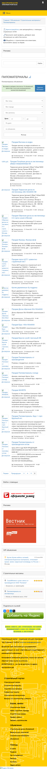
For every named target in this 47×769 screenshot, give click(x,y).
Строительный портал (12, 682)
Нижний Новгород (18, 368)
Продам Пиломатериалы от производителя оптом (23, 443)
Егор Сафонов (30, 438)
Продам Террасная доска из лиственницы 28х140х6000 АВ (24, 190)
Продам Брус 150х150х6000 (23, 324)
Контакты (13, 761)
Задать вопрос (15, 765)
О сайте (13, 748)
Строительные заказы (18, 714)
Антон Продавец (18, 255)
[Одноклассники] (7, 611)
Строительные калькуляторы (14, 695)
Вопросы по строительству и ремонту (17, 698)
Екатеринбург (17, 305)
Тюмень (15, 412)
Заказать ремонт (16, 717)
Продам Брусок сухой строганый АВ (26, 338)
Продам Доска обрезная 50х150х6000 (27, 309)
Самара (15, 320)
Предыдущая (16, 473)
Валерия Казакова (24, 386)
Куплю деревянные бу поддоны (24, 287)
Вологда (15, 353)
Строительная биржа (17, 707)
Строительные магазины (13, 688)
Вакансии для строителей (19, 732)
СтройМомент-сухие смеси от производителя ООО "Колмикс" (16, 581)
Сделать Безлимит (40, 88)
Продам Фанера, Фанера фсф (24, 240)
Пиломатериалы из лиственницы (12, 592)
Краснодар (16, 333)
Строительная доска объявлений (22, 729)
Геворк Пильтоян (16, 185)
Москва (41, 155)
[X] (14, 611)
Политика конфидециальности (30, 642)
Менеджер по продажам (26, 320)
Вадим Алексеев (30, 368)
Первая (6, 473)
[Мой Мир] (11, 611)
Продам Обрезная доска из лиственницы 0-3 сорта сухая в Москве (28, 216)
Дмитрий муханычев (26, 412)
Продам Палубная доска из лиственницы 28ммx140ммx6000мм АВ (27, 162)
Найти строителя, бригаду (19, 710)
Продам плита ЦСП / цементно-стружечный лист (24, 260)
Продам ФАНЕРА (19, 390)
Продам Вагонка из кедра (22, 142)
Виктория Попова (27, 283)
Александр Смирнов (18, 157)
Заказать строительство (18, 720)
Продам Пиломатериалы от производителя (23, 358)
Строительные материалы (30, 20)
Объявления (15, 20)
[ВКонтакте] (4, 611)
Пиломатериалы (9, 22)
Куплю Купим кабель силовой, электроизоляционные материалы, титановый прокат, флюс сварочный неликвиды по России (21, 559)
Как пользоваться (16, 755)
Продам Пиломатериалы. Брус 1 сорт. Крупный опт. (27, 417)
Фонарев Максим (28, 305)
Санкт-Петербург (18, 438)
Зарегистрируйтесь (12, 29)
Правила (13, 752)
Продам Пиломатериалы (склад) (25, 373)
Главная (6, 20)
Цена (6, 118)
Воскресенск (16, 283)
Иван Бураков (24, 353)
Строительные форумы (12, 685)
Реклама (13, 758)
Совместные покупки (11, 692)
